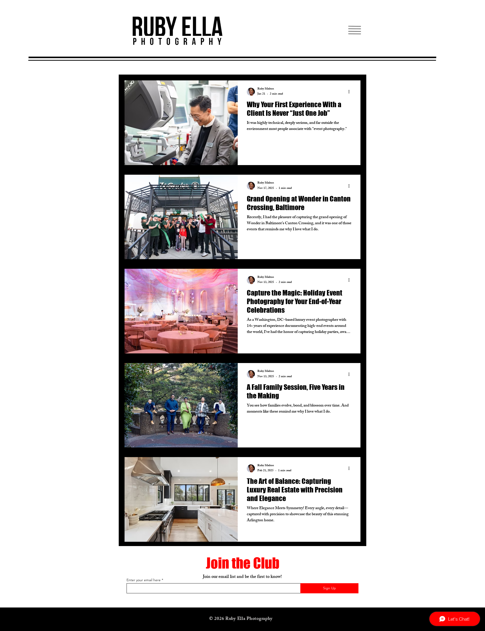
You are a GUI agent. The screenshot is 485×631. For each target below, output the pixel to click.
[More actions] (351, 92)
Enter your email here (144, 580)
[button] (354, 30)
